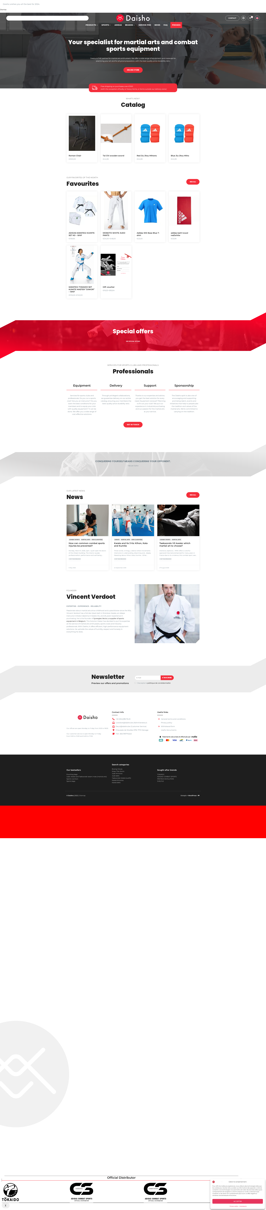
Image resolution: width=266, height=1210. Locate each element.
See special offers (133, 341)
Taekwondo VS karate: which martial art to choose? (174, 544)
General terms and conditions (173, 719)
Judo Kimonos (117, 773)
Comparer (93, 143)
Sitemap (82, 795)
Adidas (118, 25)
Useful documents (168, 730)
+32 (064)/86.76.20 (123, 719)
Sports (105, 25)
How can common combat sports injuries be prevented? (87, 544)
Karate (117, 539)
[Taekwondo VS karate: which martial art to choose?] (178, 520)
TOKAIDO (160, 774)
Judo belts (115, 776)
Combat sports (74, 539)
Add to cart (127, 137)
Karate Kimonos (118, 780)
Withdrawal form (168, 726)
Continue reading (75, 559)
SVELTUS (160, 781)
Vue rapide (93, 149)
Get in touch (133, 425)
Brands (129, 25)
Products (91, 25)
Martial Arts (85, 539)
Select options (161, 137)
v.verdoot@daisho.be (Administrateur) (131, 723)
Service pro (145, 25)
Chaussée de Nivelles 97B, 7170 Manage (131, 730)
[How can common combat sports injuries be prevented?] (88, 520)
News (157, 25)
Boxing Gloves (117, 769)
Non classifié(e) (97, 539)
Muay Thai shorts (118, 771)
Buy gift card (127, 269)
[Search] (86, 18)
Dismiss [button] (3, 10)
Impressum (243, 1206)
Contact (232, 18)
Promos (176, 25)
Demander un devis (93, 137)
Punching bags (72, 774)
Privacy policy (234, 1206)
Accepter (238, 1201)
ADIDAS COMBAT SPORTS (167, 776)
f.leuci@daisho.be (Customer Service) (130, 726)
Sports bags (70, 781)
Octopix (184, 795)
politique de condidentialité (159, 683)
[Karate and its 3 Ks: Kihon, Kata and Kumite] (133, 520)
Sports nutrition (72, 779)
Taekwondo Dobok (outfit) (121, 778)
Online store (133, 70)
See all (193, 182)
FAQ (166, 25)
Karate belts (116, 782)
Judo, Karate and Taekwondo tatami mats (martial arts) (86, 776)
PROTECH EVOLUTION (165, 779)
